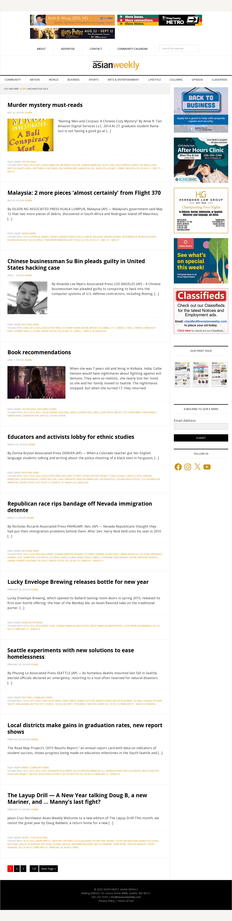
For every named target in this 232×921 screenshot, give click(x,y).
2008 (25, 327)
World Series (71, 847)
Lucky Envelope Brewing (138, 625)
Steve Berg (80, 704)
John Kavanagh (29, 479)
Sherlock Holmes (105, 168)
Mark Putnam (103, 700)
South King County (49, 774)
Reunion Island (147, 236)
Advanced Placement (60, 770)
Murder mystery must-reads (45, 105)
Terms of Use (125, 900)
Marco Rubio (68, 557)
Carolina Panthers (62, 840)
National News (30, 324)
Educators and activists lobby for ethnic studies (70, 436)
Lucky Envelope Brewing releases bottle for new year (78, 581)
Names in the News (32, 622)
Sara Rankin (22, 704)
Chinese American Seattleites (72, 625)
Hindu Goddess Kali (81, 412)
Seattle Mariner (103, 844)
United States (49, 331)
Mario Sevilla (84, 557)
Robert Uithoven (26, 560)
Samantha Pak (86, 168)
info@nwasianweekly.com (126, 897)
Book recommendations (39, 352)
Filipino (110, 840)
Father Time (98, 840)
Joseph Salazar (48, 479)
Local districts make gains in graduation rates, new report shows (84, 728)
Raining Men (70, 168)
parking (151, 704)
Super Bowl (119, 844)
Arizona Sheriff (44, 554)
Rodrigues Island (17, 240)
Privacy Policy (107, 900)
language (82, 482)
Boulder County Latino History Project (85, 475)
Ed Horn (145, 554)
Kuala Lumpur (84, 236)
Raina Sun (56, 168)
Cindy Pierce (69, 700)
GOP (20, 557)
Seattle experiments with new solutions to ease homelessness (70, 653)
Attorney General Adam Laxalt (102, 554)
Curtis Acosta (133, 475)
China (129, 327)
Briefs (25, 767)
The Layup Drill (39, 837)
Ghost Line (108, 165)
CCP (112, 327)
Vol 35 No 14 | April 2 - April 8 (74, 331)
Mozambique (129, 236)
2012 (25, 412)
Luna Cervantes (67, 479)
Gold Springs (122, 165)
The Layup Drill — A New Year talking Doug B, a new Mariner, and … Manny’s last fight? (77, 798)
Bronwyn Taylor (70, 165)
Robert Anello (23, 331)
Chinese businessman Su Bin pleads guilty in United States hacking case (76, 264)
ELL (103, 770)
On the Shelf (29, 161)
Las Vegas (54, 557)
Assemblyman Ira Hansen (69, 554)
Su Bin (36, 331)
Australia (35, 236)
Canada (120, 327)
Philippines (34, 844)
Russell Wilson (61, 844)
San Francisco (107, 479)
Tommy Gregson (126, 168)
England (64, 412)
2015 (38, 165)
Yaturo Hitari (57, 415)
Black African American (87, 770)
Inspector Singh (141, 165)
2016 (38, 327)
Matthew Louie (41, 168)
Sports (26, 837)
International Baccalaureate (123, 770)
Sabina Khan (14, 415)
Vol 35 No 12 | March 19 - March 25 (56, 482)
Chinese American (91, 165)
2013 (25, 770)
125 (34, 868)
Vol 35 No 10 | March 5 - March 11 (84, 560)
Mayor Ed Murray (123, 700)
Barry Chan (48, 625)
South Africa (36, 240)
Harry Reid (29, 557)
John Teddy (106, 412)
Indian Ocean (67, 236)
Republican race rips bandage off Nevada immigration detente (79, 507)
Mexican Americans (87, 479)
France (54, 236)
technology (99, 331)
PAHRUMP (107, 557)
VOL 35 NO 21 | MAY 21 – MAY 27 (102, 240)
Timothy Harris (95, 704)
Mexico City (120, 412)
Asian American (50, 165)
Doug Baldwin (82, 840)
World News (29, 233)
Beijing (45, 236)
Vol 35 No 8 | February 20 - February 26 (40, 847)
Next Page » (48, 868)
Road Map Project (17, 774)
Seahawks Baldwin (82, 844)
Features (27, 697)
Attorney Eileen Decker (75, 327)
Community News (42, 697)
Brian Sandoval (130, 554)
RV (135, 700)
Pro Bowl (46, 844)
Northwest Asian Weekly (116, 65)
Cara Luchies (117, 475)
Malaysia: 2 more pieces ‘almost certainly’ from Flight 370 (84, 192)
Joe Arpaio (42, 557)
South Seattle (70, 774)
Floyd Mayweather (127, 840)
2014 (31, 165)
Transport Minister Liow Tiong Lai (64, 240)
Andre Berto (43, 840)
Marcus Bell (25, 168)
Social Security (64, 704)
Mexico (97, 557)
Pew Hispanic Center (125, 557)
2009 (25, 165)
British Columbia (99, 327)
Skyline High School (128, 479)
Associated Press (51, 327)
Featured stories (47, 409)
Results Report (150, 770)
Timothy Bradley (137, 844)
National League (17, 844)
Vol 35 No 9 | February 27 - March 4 (125, 704)
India (96, 412)
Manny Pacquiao (149, 840)
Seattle (44, 415)
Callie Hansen (49, 412)
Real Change (144, 700)
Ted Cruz (42, 560)
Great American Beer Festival (106, 625)
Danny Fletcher (86, 700)
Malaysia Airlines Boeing (107, 236)
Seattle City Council (42, 704)
